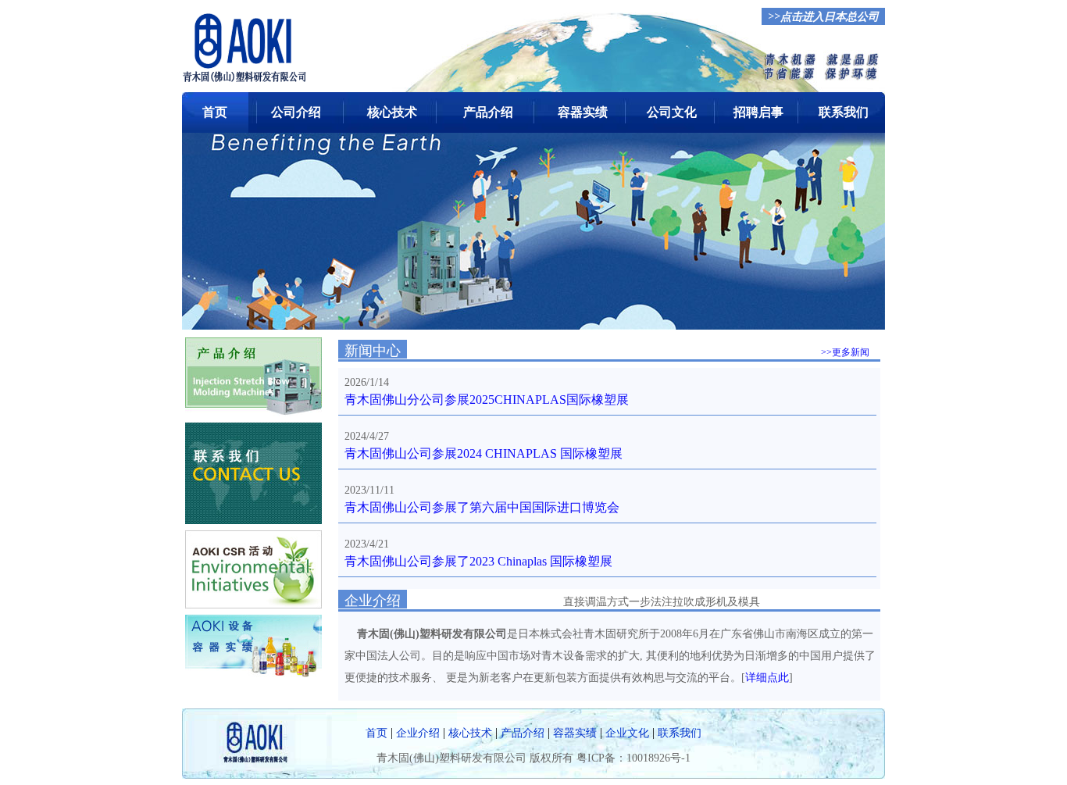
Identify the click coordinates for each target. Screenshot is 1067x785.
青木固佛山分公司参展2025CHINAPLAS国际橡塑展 (486, 399)
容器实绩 (583, 112)
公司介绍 (296, 112)
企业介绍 (418, 733)
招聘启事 (758, 112)
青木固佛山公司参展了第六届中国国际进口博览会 (481, 507)
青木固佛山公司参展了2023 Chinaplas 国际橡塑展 (478, 561)
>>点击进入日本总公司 (823, 17)
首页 (214, 112)
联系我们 (844, 112)
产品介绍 (488, 112)
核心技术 (392, 112)
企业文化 (627, 733)
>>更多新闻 (845, 352)
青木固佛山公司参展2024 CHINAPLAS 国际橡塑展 (483, 453)
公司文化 (672, 112)
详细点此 (767, 677)
